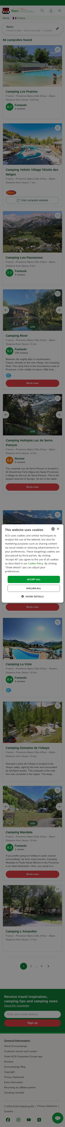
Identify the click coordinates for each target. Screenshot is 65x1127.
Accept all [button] (34, 579)
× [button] (58, 529)
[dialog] (32, 563)
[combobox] (53, 529)
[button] (32, 596)
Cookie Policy (35, 563)
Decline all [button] (33, 588)
